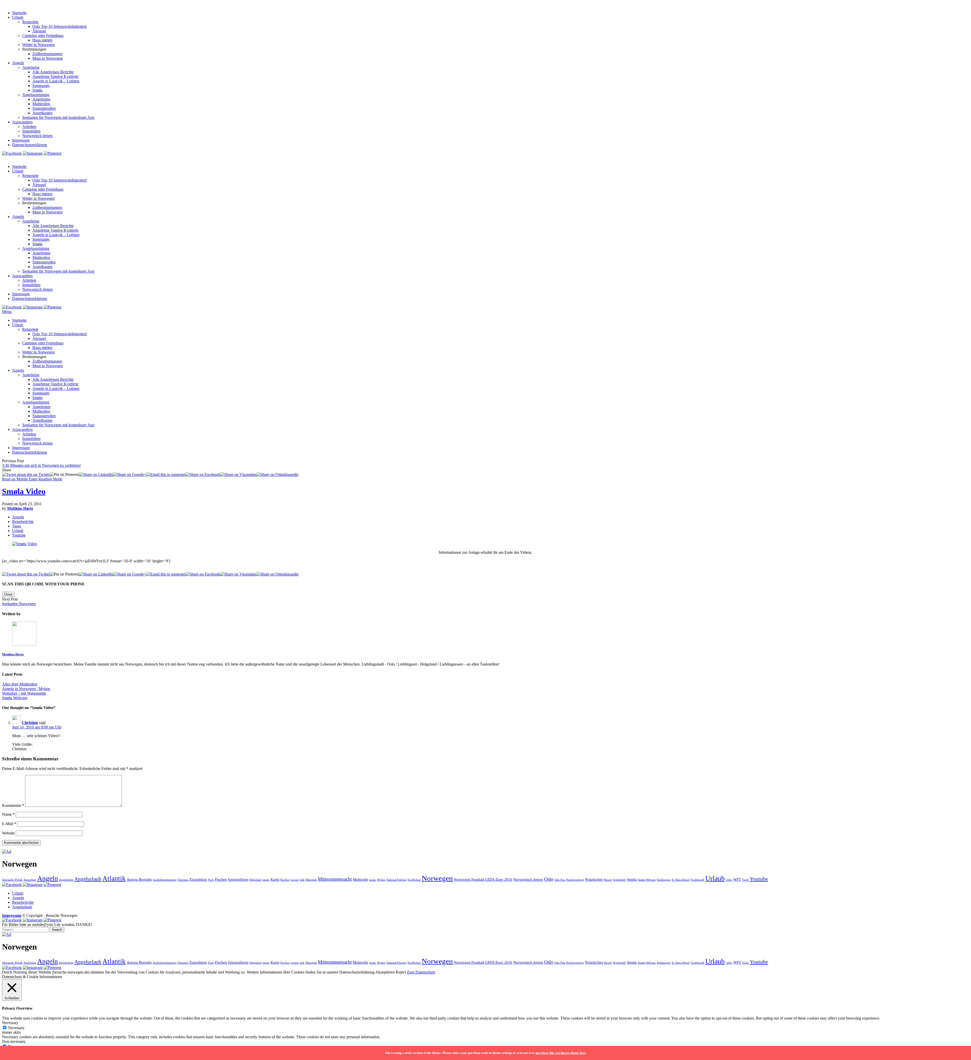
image (266, 879)
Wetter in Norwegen (38, 44)
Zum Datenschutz (421, 972)
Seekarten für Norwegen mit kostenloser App (58, 117)
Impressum (21, 140)
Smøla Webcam (647, 879)
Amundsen (30, 879)
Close (8, 594)
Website (8, 833)
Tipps (16, 526)
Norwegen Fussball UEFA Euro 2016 (483, 879)
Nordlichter (414, 879)
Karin (275, 879)
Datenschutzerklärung (29, 145)
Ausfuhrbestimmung (165, 879)
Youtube (19, 535)
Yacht (745, 879)
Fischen (221, 879)
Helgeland (255, 879)
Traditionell (697, 879)
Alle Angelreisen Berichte (53, 72)
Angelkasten (42, 113)
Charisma (183, 879)
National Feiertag (396, 879)
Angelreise (30, 67)
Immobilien (31, 131)
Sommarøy (41, 85)
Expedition (198, 879)
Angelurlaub (87, 879)
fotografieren (238, 879)
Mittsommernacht (335, 879)
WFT (737, 879)
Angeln (18, 63)
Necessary (16, 1028)
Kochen (285, 879)
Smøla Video (24, 491)
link (302, 879)
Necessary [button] (10, 1023)
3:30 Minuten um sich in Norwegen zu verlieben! (41, 465)
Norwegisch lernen (37, 136)
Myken (381, 879)
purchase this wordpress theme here (561, 1053)
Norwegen (437, 878)
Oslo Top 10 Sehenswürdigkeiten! (59, 26)
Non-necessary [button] (14, 1041)
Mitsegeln (311, 879)
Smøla (37, 90)
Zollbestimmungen (47, 54)
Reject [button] (401, 972)
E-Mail (9, 824)
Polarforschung (575, 879)
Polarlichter (594, 879)
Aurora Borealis (139, 879)
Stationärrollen (44, 108)
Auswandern (22, 122)
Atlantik (114, 878)
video (729, 879)
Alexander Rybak (12, 879)
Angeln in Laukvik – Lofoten (55, 81)
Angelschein (66, 879)
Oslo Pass (559, 879)
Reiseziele (30, 22)
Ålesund (39, 31)
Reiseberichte (23, 521)
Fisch (211, 879)
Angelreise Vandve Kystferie (55, 76)
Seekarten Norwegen (19, 604)
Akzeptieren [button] (385, 972)
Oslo (548, 879)
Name (8, 814)
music (372, 879)
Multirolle (360, 879)
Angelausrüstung (35, 95)
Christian (30, 722)
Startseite (19, 13)
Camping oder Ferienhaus (42, 35)
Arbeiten (29, 126)
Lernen (295, 879)
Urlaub (17, 17)
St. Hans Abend (681, 879)
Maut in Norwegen (47, 58)
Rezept (608, 879)
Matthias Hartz (20, 508)
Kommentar (13, 805)
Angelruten (41, 99)
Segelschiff (619, 879)
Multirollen (41, 104)
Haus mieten (42, 40)
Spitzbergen (664, 879)
